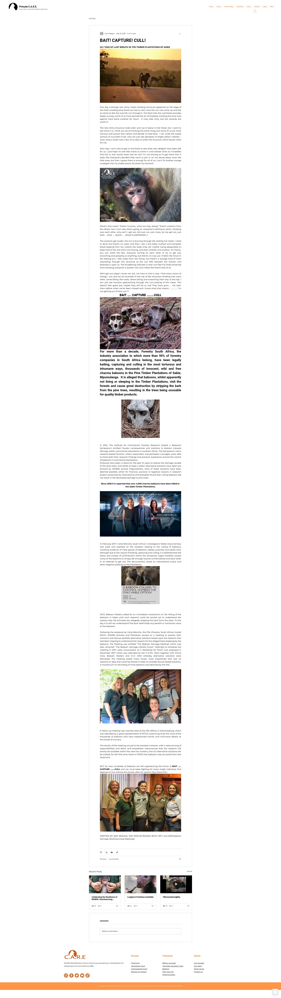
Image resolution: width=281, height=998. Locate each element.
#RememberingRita (171, 897)
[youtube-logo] (82, 975)
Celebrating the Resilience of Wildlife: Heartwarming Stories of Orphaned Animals (104, 898)
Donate (135, 955)
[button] (255, 10)
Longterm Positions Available (140, 897)
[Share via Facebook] (101, 852)
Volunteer (167, 955)
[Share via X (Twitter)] (106, 852)
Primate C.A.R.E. (28, 6)
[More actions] (179, 33)
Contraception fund (139, 969)
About (197, 955)
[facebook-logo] (71, 975)
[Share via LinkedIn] (112, 852)
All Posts (92, 19)
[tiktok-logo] (87, 975)
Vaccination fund (138, 966)
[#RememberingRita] (176, 884)
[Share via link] (117, 852)
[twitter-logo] (77, 975)
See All (189, 871)
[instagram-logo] (66, 975)
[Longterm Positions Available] (140, 884)
